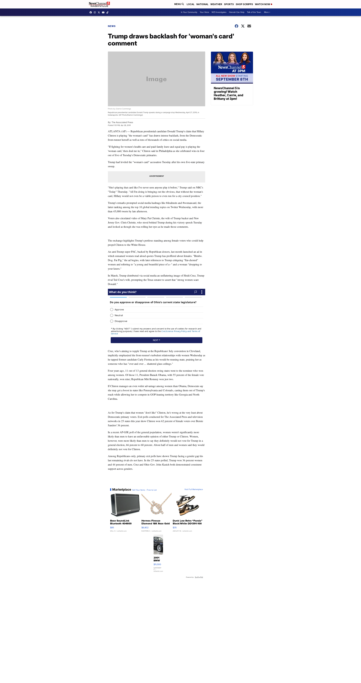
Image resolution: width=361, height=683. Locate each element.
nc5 (99, 12)
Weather (216, 4)
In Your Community (189, 12)
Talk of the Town (254, 12)
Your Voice (204, 12)
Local (190, 4)
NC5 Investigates (219, 12)
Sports (229, 4)
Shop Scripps (244, 4)
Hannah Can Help (236, 12)
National (202, 4)
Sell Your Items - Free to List (144, 490)
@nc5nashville (108, 12)
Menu (178, 4)
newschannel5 (91, 12)
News (112, 26)
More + (267, 12)
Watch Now (263, 4)
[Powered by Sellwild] (199, 577)
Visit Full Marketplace (193, 489)
